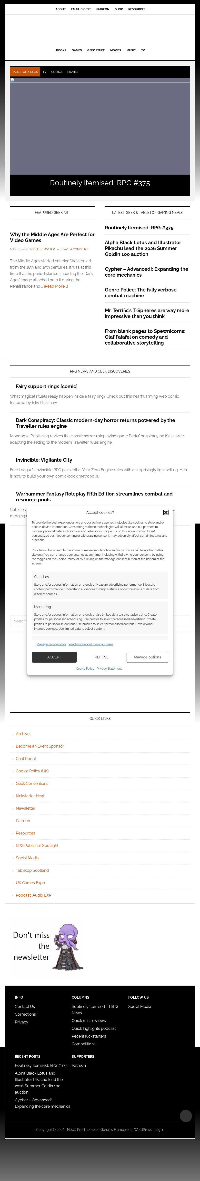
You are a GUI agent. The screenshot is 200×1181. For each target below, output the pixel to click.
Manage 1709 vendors (51, 644)
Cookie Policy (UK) (32, 771)
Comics (56, 72)
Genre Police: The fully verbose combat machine (141, 293)
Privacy (21, 1022)
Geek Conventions (32, 783)
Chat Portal (26, 758)
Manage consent (186, 1116)
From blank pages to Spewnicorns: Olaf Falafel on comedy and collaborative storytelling (145, 337)
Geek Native (100, 30)
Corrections (25, 1014)
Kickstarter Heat (30, 796)
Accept (54, 657)
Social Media (27, 858)
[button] (165, 512)
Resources (25, 833)
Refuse (102, 657)
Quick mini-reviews (89, 1020)
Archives (23, 733)
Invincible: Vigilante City (44, 460)
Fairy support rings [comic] (47, 386)
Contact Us (25, 1006)
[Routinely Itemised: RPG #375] (100, 126)
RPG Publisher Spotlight (37, 845)
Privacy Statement (109, 668)
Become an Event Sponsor (40, 746)
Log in (159, 1130)
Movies (72, 72)
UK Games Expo (30, 883)
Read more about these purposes (91, 644)
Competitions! (84, 1044)
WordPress (143, 1130)
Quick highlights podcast (94, 1028)
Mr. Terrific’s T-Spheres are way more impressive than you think (147, 313)
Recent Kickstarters (89, 1036)
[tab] (25, 72)
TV (44, 72)
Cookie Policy (85, 668)
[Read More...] (56, 286)
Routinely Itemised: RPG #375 (100, 182)
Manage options (147, 657)
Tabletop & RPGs (25, 72)
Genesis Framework (115, 1130)
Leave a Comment (74, 249)
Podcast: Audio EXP (33, 895)
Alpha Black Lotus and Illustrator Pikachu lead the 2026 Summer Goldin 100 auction (143, 248)
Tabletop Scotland (32, 870)
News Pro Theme (81, 1130)
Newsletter (25, 808)
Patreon (23, 820)
